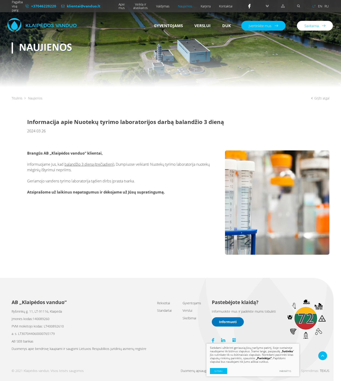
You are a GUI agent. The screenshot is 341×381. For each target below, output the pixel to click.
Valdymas (163, 6)
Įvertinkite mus (260, 25)
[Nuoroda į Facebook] (250, 6)
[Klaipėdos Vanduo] (42, 24)
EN (320, 6)
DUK (226, 25)
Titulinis (17, 98)
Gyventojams (168, 25)
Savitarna (311, 25)
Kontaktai (225, 6)
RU (327, 6)
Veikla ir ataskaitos (140, 6)
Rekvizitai (163, 303)
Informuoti (228, 322)
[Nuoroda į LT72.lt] (306, 338)
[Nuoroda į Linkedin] (223, 340)
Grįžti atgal (321, 98)
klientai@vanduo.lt (83, 6)
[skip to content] (267, 6)
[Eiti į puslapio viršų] (322, 355)
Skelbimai (189, 318)
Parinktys (285, 371)
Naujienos (185, 6)
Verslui (202, 25)
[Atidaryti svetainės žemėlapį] (283, 6)
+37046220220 (43, 6)
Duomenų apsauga (194, 370)
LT (314, 6)
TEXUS (324, 370)
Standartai (164, 310)
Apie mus (122, 6)
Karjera (206, 6)
